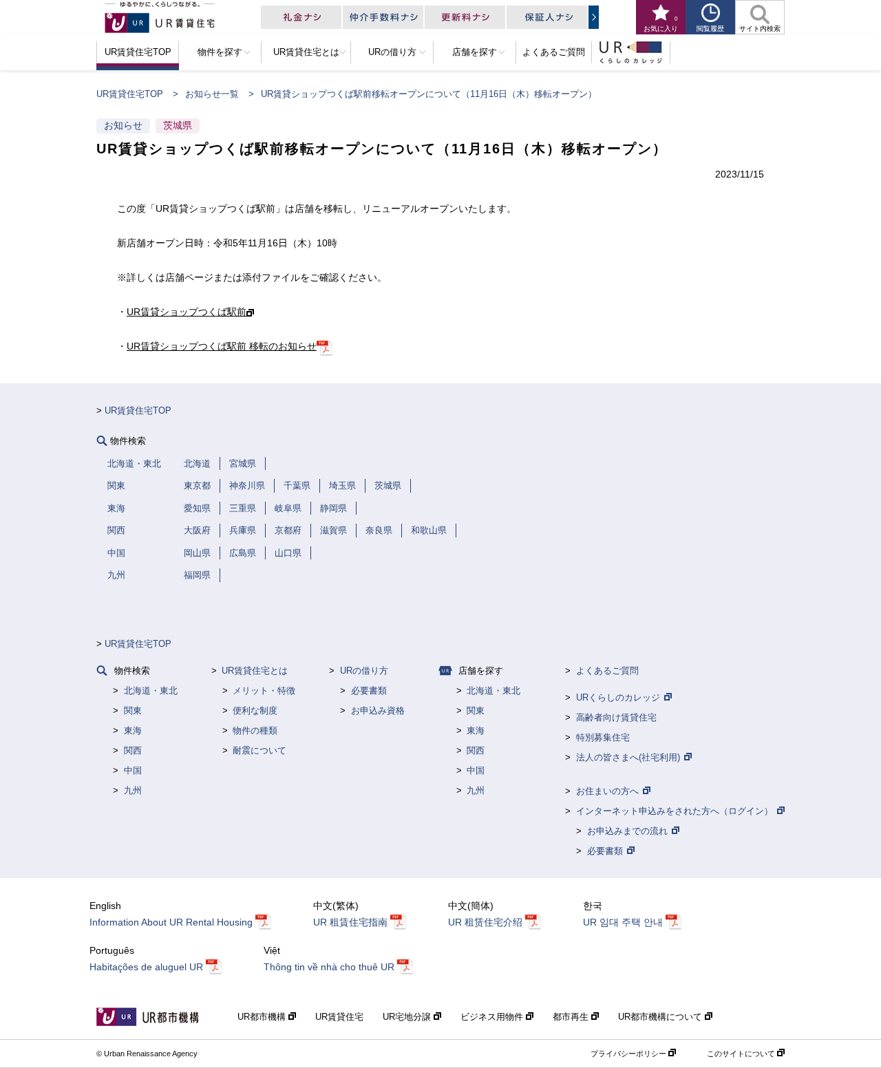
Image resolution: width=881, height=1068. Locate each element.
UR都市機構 (262, 1017)
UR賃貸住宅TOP (129, 94)
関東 (133, 710)
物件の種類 (255, 730)
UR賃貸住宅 (339, 1017)
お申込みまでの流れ (627, 831)
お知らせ (123, 125)
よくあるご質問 (607, 670)
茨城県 (177, 125)
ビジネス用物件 (493, 1017)
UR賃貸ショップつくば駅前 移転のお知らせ (222, 346)
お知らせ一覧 (212, 94)
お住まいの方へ (607, 791)
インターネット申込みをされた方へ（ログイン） (674, 811)
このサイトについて (741, 1053)
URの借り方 (364, 670)
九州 (133, 790)
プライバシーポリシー (628, 1053)
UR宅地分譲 (408, 1017)
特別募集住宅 (603, 737)
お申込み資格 (378, 710)
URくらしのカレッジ (618, 697)
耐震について (259, 750)
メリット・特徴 (264, 690)
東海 (133, 730)
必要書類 (369, 690)
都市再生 (572, 1017)
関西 (133, 750)
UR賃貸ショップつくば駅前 (186, 311)
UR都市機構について (661, 1017)
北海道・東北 (151, 690)
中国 (133, 770)
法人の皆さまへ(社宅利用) (628, 757)
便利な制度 (255, 710)
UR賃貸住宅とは (255, 670)
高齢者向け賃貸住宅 (616, 717)
